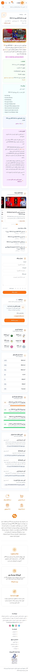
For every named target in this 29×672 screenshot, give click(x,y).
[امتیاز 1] (25, 288)
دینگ (5, 49)
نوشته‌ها (21, 14)
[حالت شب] (6, 2)
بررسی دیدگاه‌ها (14, 320)
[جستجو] (3, 7)
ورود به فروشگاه (14, 582)
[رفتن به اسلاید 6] (11, 224)
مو (7, 49)
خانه (25, 14)
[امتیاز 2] (22, 288)
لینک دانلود (21, 149)
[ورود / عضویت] (2, 2)
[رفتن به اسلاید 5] (12, 224)
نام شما (24, 261)
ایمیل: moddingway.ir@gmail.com (14, 622)
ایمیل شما (24, 267)
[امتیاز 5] (15, 288)
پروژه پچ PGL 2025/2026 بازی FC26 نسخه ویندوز (14, 424)
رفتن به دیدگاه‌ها (6, 23)
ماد (13, 45)
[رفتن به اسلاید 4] (13, 224)
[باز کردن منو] (26, 2)
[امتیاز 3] (20, 288)
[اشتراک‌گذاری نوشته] (3, 15)
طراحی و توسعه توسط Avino (22, 670)
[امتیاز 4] (18, 288)
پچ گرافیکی (22, 30)
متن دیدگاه (24, 274)
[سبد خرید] (9, 2)
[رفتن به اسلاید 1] (17, 224)
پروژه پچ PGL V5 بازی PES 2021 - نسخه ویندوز (15, 409)
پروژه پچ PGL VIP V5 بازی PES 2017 (17, 417)
